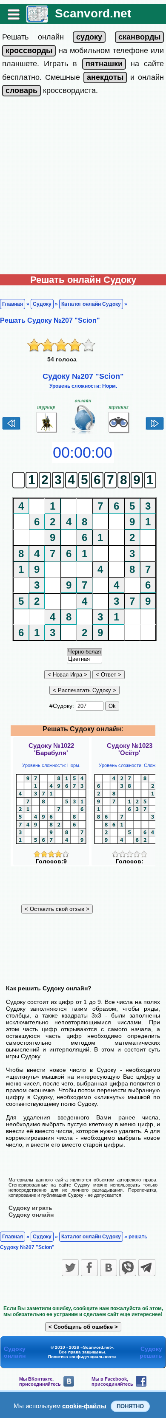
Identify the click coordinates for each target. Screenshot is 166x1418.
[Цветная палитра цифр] (84, 659)
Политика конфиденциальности (82, 1356)
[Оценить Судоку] (51, 855)
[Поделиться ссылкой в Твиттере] (70, 1267)
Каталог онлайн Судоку (91, 304)
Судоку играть (30, 1207)
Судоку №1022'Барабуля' (51, 749)
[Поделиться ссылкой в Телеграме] (146, 1267)
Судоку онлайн (31, 1214)
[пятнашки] (104, 63)
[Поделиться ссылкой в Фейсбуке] (89, 1267)
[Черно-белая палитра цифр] (84, 652)
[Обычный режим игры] (83, 433)
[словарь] (21, 90)
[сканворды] (139, 37)
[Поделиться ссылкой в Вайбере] (127, 1267)
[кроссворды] (29, 50)
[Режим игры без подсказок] (47, 433)
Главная (12, 304)
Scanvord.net (93, 13)
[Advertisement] (83, 187)
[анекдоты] (105, 77)
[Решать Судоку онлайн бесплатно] (37, 19)
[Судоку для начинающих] (119, 433)
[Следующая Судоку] (154, 429)
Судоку (42, 304)
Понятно (130, 1406)
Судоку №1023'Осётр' (129, 749)
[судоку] (89, 37)
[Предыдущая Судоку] (11, 429)
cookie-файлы (84, 1406)
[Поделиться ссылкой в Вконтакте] (108, 1267)
